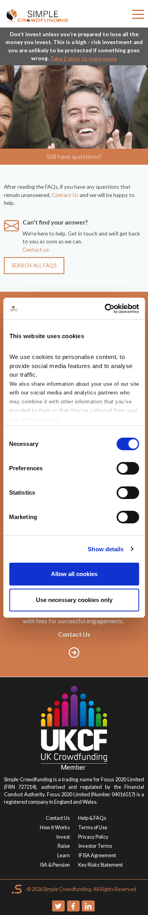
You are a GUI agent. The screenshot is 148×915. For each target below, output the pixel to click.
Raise (64, 846)
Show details (106, 549)
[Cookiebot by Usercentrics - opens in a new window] (105, 309)
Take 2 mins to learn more (83, 58)
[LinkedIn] (88, 905)
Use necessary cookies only (74, 599)
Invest (63, 837)
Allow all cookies (74, 574)
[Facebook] (73, 905)
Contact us (35, 250)
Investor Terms (95, 846)
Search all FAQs (34, 265)
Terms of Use (92, 827)
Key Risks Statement (100, 865)
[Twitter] (58, 905)
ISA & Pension (55, 865)
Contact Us (65, 195)
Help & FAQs (92, 818)
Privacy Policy (93, 837)
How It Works (55, 827)
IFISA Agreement (97, 855)
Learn (63, 855)
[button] (138, 15)
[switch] (127, 468)
